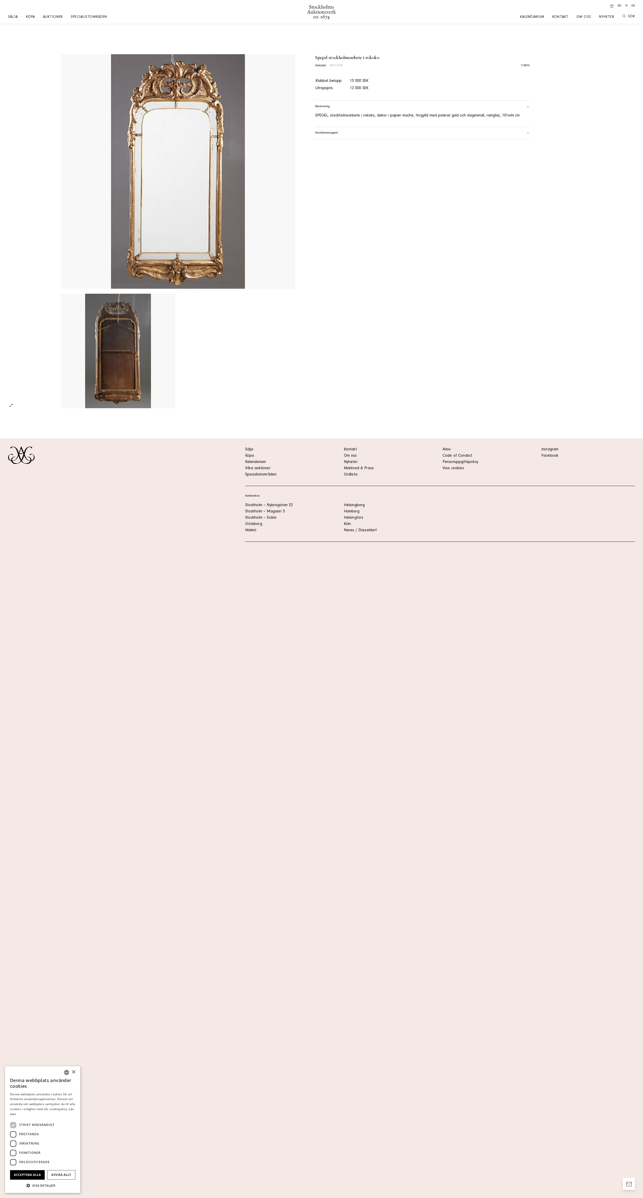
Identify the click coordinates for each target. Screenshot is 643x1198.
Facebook (549, 456)
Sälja (13, 17)
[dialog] (42, 1129)
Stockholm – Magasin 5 (265, 512)
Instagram (549, 450)
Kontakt (560, 17)
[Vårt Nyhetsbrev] (629, 1184)
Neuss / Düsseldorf (360, 530)
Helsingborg (354, 505)
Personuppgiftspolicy (460, 462)
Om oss (583, 17)
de (633, 6)
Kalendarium (532, 17)
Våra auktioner (258, 468)
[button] (42, 1185)
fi (626, 6)
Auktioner (53, 17)
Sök (631, 17)
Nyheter (606, 17)
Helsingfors (353, 518)
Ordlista (350, 475)
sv (612, 6)
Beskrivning (322, 106)
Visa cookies (453, 468)
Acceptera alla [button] (27, 1175)
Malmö (251, 530)
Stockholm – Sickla (261, 518)
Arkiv (447, 450)
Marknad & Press (359, 468)
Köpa (30, 17)
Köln (347, 524)
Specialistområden (89, 17)
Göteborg (253, 524)
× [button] (73, 1072)
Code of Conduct (457, 456)
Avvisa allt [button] (61, 1175)
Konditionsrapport (326, 133)
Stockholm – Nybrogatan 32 (269, 505)
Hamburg (351, 512)
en (619, 6)
